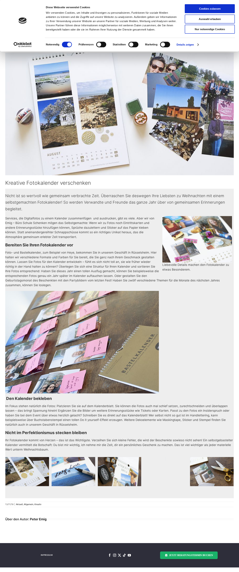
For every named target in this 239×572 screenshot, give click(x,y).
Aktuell (19, 504)
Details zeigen (185, 44)
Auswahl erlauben (210, 19)
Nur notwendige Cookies (210, 29)
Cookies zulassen (210, 8)
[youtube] (129, 555)
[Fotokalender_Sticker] (27, 471)
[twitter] (119, 555)
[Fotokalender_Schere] (212, 471)
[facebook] (109, 555)
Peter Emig (38, 519)
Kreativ (37, 504)
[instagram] (114, 555)
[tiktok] (124, 555)
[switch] (101, 44)
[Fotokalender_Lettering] (73, 471)
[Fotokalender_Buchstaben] (119, 471)
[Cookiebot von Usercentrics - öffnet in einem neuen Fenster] (22, 44)
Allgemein (28, 504)
